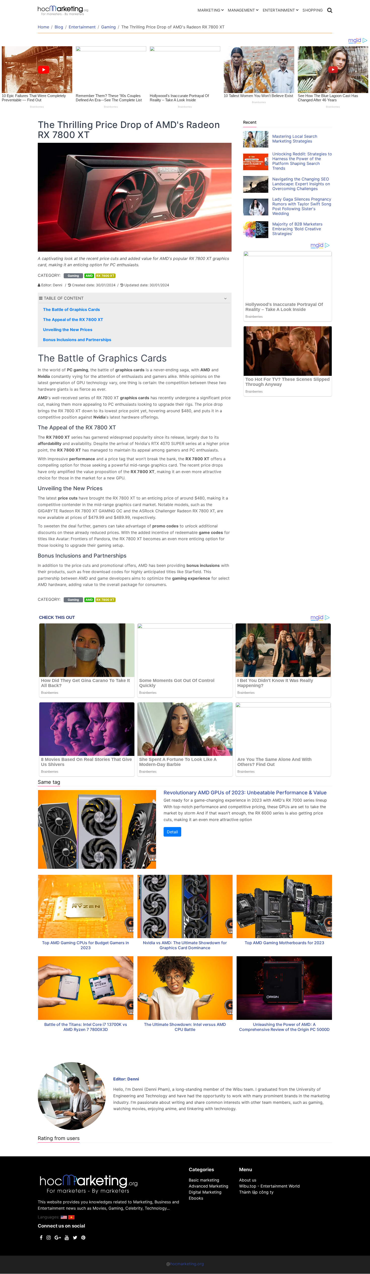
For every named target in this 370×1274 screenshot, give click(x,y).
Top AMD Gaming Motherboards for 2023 (284, 942)
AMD (89, 276)
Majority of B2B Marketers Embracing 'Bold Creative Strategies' (297, 228)
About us (247, 1179)
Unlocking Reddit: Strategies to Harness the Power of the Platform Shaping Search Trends (302, 161)
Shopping (313, 10)
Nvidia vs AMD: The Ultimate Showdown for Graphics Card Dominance (185, 945)
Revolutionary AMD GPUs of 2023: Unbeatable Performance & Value (245, 793)
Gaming (108, 26)
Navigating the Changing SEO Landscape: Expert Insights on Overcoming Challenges (301, 183)
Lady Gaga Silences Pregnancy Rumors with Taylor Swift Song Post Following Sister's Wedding (301, 206)
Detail (172, 831)
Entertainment (279, 10)
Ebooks (196, 1198)
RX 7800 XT (105, 276)
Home (43, 26)
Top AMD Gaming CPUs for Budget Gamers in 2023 (85, 945)
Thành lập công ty (256, 1192)
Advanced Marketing (208, 1186)
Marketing (209, 10)
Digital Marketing (205, 1192)
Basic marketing (204, 1179)
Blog (59, 26)
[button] (225, 298)
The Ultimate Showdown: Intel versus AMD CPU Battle (185, 1027)
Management (241, 10)
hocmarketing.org (187, 1263)
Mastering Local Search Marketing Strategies (294, 139)
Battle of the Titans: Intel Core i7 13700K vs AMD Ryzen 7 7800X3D (85, 1027)
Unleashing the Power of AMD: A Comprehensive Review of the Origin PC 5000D (284, 1027)
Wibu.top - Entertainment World (269, 1186)
